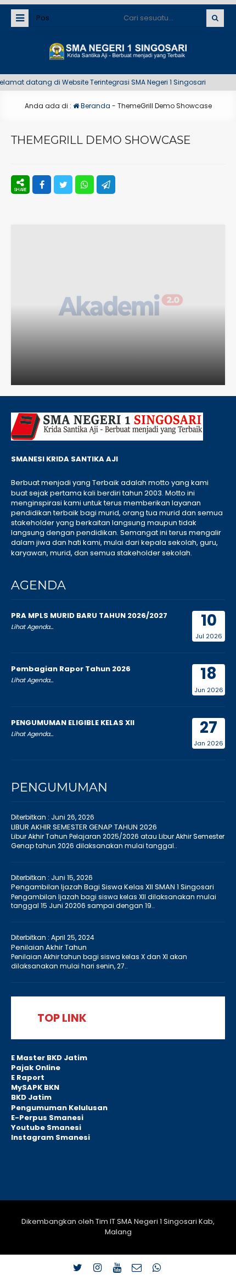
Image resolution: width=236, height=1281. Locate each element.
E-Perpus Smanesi (47, 1117)
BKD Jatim (31, 1097)
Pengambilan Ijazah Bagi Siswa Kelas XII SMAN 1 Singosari (112, 887)
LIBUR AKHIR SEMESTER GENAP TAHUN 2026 (84, 827)
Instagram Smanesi (50, 1137)
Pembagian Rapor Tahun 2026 (71, 669)
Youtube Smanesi (46, 1127)
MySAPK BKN (35, 1087)
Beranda (94, 105)
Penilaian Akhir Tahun (49, 947)
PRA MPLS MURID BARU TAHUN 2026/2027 (89, 615)
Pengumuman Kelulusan (59, 1107)
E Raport (27, 1077)
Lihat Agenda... (32, 626)
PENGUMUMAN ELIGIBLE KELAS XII (72, 722)
